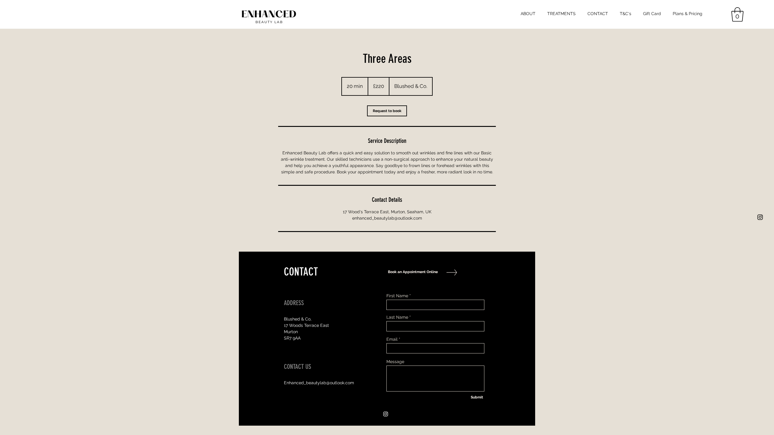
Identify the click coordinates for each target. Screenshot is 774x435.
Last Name (397, 317)
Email (392, 339)
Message (395, 361)
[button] (737, 14)
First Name (397, 296)
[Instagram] (385, 414)
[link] (387, 110)
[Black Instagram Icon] (760, 217)
